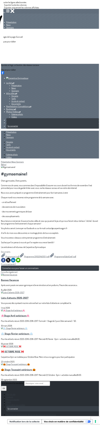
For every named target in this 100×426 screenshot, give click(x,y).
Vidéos (14, 117)
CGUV (8, 402)
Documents (16, 104)
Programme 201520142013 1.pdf (37, 256)
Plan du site (10, 394)
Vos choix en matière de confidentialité (64, 421)
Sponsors (10, 27)
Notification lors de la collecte (25, 421)
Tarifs (13, 98)
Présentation (11, 22)
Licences (9, 397)
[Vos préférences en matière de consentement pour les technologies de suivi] (95, 421)
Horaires (14, 96)
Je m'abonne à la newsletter (12, 383)
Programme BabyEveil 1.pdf (65, 256)
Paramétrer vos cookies (15, 405)
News (8, 25)
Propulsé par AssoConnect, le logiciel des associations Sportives (31, 414)
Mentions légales (12, 399)
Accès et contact (18, 101)
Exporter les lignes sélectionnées (13, 2)
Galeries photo (17, 114)
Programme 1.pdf (12, 256)
